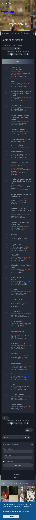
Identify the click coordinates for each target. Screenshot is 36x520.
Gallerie (17, 474)
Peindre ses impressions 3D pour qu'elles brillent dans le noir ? (21, 181)
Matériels (21, 272)
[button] (8, 54)
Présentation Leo (17, 105)
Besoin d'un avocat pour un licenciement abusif (20, 141)
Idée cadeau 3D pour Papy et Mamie (21, 266)
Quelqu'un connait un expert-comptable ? (21, 196)
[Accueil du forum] (18, 14)
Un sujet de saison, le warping (18, 278)
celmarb (26, 257)
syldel (25, 407)
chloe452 (26, 356)
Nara (25, 144)
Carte (17, 477)
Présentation (15, 353)
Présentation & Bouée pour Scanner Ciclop (20, 223)
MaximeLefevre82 (16, 169)
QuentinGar (27, 269)
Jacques (26, 281)
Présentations (16, 364)
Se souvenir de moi (11, 461)
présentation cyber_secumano (17, 68)
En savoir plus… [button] (25, 511)
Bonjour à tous (16, 245)
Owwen (26, 237)
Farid (25, 214)
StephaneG (27, 247)
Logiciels (20, 124)
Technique (21, 260)
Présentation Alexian (18, 129)
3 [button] (16, 54)
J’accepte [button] (11, 516)
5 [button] (21, 54)
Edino (13, 384)
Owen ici (14, 235)
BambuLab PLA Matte (18, 299)
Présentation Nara (17, 152)
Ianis (12, 81)
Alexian (26, 121)
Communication (23, 379)
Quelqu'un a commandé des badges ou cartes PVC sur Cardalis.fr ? (21, 93)
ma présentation (16, 404)
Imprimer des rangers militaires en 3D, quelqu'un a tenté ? (21, 210)
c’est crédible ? (16, 311)
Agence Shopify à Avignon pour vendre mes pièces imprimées (20, 117)
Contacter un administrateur (21, 374)
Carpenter (14, 289)
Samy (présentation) (18, 321)
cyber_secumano (16, 73)
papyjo (26, 226)
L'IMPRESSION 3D (23, 190)
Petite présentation (17, 394)
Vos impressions (23, 284)
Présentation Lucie (17, 332)
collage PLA (15, 255)
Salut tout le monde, (18, 343)
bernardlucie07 (15, 335)
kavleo (26, 97)
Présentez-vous (23, 76)
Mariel (26, 345)
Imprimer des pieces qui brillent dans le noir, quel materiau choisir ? (19, 164)
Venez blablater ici (23, 147)
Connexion (6, 444)
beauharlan (27, 366)
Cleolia (26, 199)
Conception (21, 100)
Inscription (15, 444)
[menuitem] (8, 3)
